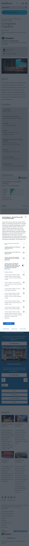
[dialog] (14, 273)
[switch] (23, 247)
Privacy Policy (23, 328)
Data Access (14, 328)
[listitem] (14, 244)
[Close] (26, 217)
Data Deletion (6, 328)
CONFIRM (9, 323)
